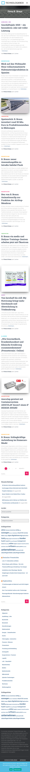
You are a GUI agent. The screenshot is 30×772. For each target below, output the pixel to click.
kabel (18, 538)
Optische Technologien (8, 677)
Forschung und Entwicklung (9, 648)
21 (15, 468)
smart (7, 546)
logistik (8, 541)
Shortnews (5, 684)
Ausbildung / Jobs (6, 22)
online (11, 543)
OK (11, 769)
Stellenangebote (6, 687)
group (6, 538)
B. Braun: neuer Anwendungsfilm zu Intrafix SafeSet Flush (12, 162)
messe (3, 543)
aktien (3, 530)
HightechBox (7, 581)
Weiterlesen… (5, 51)
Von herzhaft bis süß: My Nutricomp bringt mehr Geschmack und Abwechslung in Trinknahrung (13, 303)
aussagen (5, 533)
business (15, 533)
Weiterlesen (17, 769)
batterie (11, 533)
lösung (11, 541)
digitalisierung (17, 535)
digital (10, 535)
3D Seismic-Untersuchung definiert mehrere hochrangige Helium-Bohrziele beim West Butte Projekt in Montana (14, 488)
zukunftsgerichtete (6, 552)
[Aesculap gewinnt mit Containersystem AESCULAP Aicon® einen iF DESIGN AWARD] (15, 385)
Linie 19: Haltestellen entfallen (10, 561)
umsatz (24, 546)
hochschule (14, 538)
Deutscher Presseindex (11, 557)
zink (22, 550)
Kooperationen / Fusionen (9, 655)
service (27, 543)
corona (26, 533)
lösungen (15, 541)
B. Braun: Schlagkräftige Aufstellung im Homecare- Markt (14, 440)
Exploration (25, 535)
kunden (23, 538)
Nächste (21, 468)
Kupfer (3, 541)
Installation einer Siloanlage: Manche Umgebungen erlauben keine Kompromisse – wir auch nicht (15, 572)
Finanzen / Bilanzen (7, 642)
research (19, 543)
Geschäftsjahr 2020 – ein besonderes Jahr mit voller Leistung (14, 27)
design (6, 535)
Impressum (23, 760)
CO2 (22, 533)
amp (17, 530)
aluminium (13, 530)
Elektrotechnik (6, 629)
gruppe (10, 538)
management (21, 541)
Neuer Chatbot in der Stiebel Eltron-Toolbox (13, 494)
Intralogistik (5, 651)
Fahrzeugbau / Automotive (9, 639)
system (21, 546)
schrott (23, 543)
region (15, 543)
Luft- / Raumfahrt (6, 661)
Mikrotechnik (5, 674)
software (12, 546)
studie (17, 546)
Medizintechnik (5, 61)
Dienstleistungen (6, 626)
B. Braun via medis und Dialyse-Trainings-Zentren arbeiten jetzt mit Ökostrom (14, 239)
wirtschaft (18, 550)
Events (3, 295)
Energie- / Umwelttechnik (9, 632)
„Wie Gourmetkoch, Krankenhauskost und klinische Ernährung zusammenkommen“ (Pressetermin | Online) (12, 345)
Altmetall (8, 530)
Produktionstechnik (7, 680)
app (20, 530)
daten (2, 535)
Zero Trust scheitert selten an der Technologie (14, 590)
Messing (7, 543)
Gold (3, 538)
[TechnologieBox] (13, 3)
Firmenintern (4, 116)
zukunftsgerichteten (19, 552)
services (3, 546)
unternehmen (8, 549)
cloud (19, 533)
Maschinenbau (6, 664)
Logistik (4, 658)
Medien (4, 667)
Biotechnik (5, 623)
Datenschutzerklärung (10, 760)
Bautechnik (5, 619)
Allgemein (4, 336)
